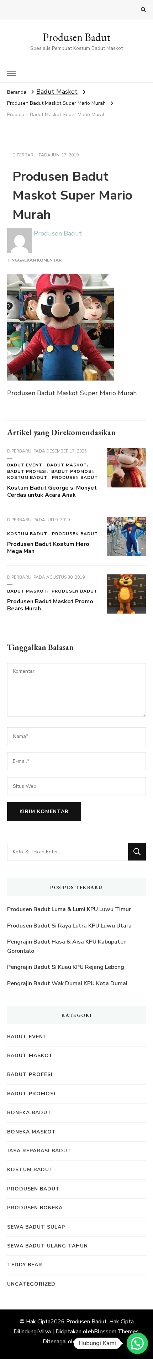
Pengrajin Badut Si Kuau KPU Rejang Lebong (65, 967)
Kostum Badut (27, 477)
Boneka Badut (29, 1112)
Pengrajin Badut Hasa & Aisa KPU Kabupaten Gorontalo (67, 946)
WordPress (94, 1341)
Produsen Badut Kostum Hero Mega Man (48, 547)
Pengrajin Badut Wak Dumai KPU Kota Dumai (67, 983)
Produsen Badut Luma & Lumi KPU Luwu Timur (69, 909)
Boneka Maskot (31, 1131)
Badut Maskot (57, 91)
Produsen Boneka (35, 1207)
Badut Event (24, 465)
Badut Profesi (27, 471)
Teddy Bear (24, 1264)
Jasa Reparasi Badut (39, 1150)
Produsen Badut (76, 37)
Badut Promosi (72, 471)
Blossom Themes (116, 1331)
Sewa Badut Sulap (36, 1227)
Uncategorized (31, 1284)
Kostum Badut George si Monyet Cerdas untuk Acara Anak (52, 491)
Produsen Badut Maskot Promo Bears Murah (50, 605)
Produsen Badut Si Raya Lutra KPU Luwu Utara (69, 926)
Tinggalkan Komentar (34, 260)
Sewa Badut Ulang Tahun (47, 1245)
